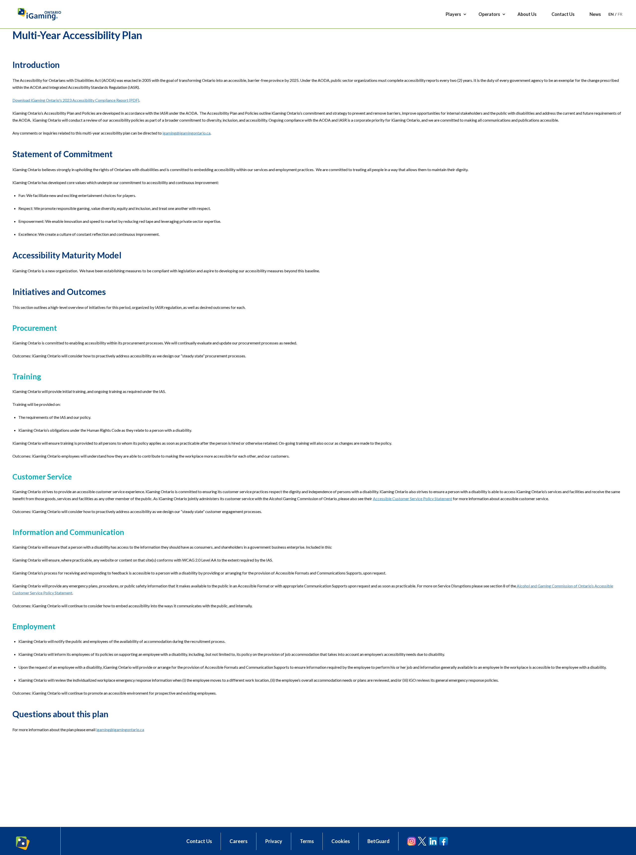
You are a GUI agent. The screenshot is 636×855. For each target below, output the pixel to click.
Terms (307, 841)
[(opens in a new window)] (411, 841)
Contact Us (199, 841)
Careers (238, 841)
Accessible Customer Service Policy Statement (412, 498)
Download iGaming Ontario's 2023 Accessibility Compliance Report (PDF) (75, 100)
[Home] (42, 14)
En (611, 14)
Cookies (340, 841)
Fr (620, 14)
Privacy (273, 841)
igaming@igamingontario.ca (186, 133)
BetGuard (378, 841)
